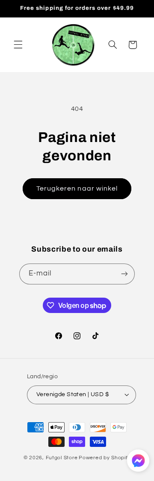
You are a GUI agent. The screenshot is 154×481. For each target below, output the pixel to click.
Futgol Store (62, 457)
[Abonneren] (124, 274)
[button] (18, 45)
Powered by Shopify (104, 457)
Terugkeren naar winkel (77, 188)
